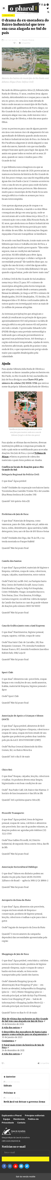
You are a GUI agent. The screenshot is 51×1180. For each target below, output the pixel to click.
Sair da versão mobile (25, 1176)
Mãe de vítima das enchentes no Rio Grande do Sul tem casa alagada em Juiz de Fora (25, 1019)
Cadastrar (25, 1159)
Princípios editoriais (34, 1115)
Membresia (19, 1119)
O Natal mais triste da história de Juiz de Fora (23, 1046)
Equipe (6, 1119)
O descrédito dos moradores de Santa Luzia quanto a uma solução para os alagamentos (24, 1033)
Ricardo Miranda (28, 40)
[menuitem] (25, 1024)
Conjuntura (8, 15)
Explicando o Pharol (12, 1115)
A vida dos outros (11, 1027)
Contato (21, 1122)
